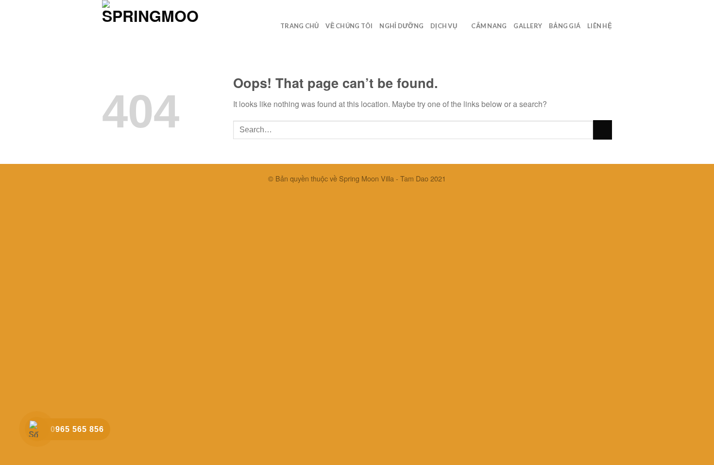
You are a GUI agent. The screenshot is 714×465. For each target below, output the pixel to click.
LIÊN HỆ (599, 26)
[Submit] (602, 129)
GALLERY (527, 26)
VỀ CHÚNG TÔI (349, 26)
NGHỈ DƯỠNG (401, 26)
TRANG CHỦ (299, 26)
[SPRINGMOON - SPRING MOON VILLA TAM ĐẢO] (150, 22)
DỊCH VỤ (443, 26)
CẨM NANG (489, 26)
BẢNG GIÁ (564, 26)
